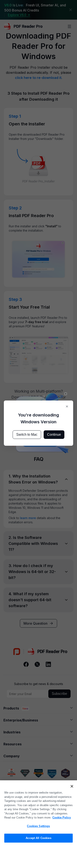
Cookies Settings (38, 826)
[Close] (72, 786)
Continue (54, 434)
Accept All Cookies (38, 838)
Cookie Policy (61, 817)
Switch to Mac (26, 434)
